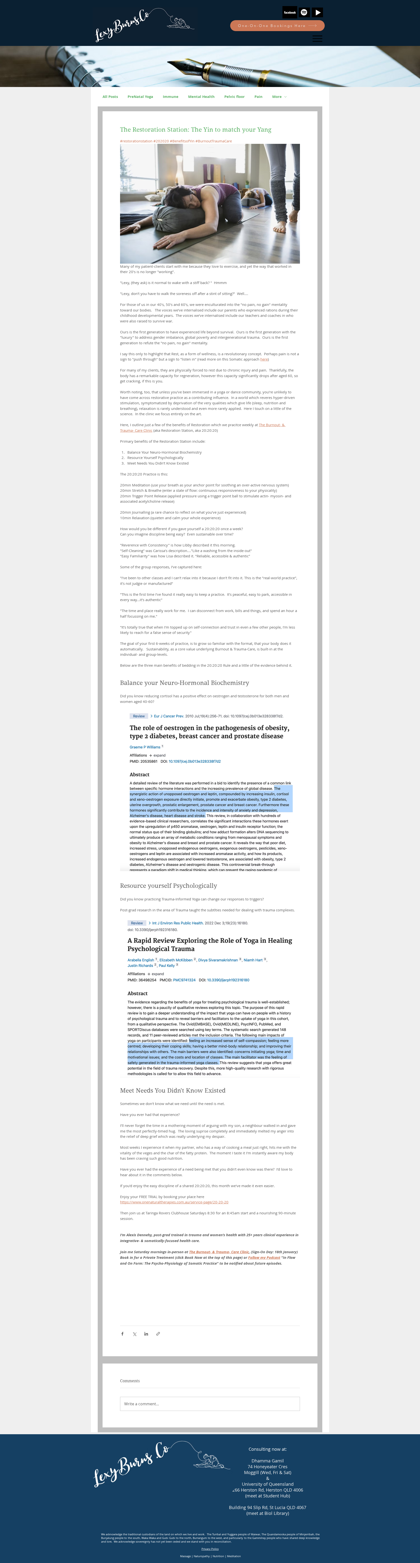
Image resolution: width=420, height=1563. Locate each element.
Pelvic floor (234, 97)
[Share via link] (158, 1333)
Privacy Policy (210, 1549)
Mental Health (201, 97)
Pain (258, 97)
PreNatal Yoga (140, 97)
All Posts (110, 97)
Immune (170, 97)
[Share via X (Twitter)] (134, 1333)
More (277, 97)
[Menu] (317, 38)
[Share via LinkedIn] (146, 1333)
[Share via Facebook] (122, 1333)
